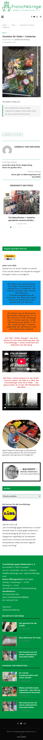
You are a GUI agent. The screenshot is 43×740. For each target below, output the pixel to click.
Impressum (6, 607)
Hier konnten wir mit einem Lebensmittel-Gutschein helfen (28, 654)
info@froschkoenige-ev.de (12, 573)
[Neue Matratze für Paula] (9, 641)
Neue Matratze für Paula (30, 638)
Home (4, 25)
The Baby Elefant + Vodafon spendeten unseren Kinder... (21, 218)
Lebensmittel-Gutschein (12, 134)
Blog (13, 25)
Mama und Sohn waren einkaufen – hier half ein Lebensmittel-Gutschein (29, 690)
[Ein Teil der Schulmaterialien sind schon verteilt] (9, 676)
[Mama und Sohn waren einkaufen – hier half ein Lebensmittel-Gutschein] (9, 691)
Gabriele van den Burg (22, 40)
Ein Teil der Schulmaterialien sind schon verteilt (28, 675)
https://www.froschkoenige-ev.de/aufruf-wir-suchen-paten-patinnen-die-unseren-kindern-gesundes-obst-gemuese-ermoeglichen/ (19, 452)
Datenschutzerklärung (10, 610)
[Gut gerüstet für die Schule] (9, 627)
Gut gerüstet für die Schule (28, 624)
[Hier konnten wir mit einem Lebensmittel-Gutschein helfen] (9, 655)
